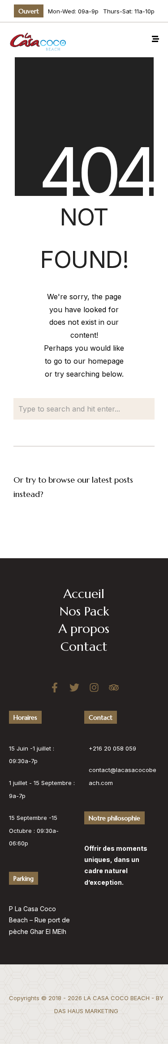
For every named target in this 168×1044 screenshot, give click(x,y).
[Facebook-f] (55, 687)
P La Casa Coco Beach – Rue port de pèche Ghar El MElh (39, 920)
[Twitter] (74, 687)
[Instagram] (94, 687)
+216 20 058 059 (112, 748)
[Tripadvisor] (114, 687)
